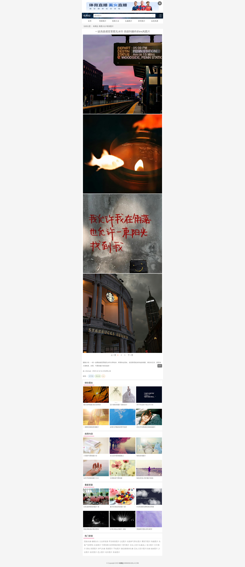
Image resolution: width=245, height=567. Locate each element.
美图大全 (115, 21)
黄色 (88, 549)
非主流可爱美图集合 (117, 456)
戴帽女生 (95, 541)
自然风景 (154, 21)
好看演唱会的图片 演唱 (118, 529)
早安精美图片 (114, 541)
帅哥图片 (141, 21)
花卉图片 (109, 552)
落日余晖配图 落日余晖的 (92, 405)
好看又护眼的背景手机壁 (118, 427)
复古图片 (150, 545)
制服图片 (155, 541)
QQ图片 (123, 541)
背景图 (91, 376)
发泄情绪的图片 (115, 545)
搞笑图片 (93, 552)
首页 (89, 21)
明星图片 (102, 21)
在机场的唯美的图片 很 (91, 507)
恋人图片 (101, 552)
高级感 (98, 376)
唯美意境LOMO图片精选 (145, 478)
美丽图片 (109, 549)
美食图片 (116, 552)
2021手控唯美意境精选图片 (146, 427)
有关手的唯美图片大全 (91, 478)
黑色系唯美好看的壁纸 (91, 529)
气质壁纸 (90, 545)
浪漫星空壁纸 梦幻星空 (144, 529)
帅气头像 (102, 549)
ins (103, 376)
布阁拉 (86, 15)
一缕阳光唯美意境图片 (91, 427)
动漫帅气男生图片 (134, 541)
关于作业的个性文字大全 (145, 405)
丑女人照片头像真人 (138, 545)
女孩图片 (98, 545)
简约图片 (126, 545)
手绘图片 (117, 549)
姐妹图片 (154, 549)
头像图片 (128, 21)
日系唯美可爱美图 (116, 478)
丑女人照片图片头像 (142, 549)
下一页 (130, 355)
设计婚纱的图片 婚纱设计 (118, 405)
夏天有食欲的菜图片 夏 (118, 507)
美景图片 (94, 549)
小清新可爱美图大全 (90, 456)
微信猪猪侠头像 (127, 549)
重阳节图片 (146, 541)
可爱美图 (105, 545)
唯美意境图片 (141, 456)
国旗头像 (88, 541)
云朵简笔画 (104, 541)
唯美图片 (110, 26)
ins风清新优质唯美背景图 (145, 507)
